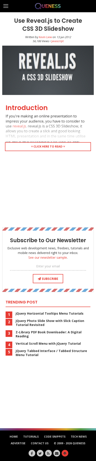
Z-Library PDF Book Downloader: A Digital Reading (48, 334)
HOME (14, 436)
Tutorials (31, 436)
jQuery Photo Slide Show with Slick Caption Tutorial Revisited (50, 323)
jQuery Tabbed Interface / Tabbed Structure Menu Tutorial (51, 353)
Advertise (18, 443)
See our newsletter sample (47, 257)
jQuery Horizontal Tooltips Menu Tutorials (49, 313)
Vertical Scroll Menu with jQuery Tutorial (48, 344)
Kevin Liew (45, 37)
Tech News (79, 436)
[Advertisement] (48, 188)
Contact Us (39, 443)
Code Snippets (54, 436)
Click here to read (48, 146)
